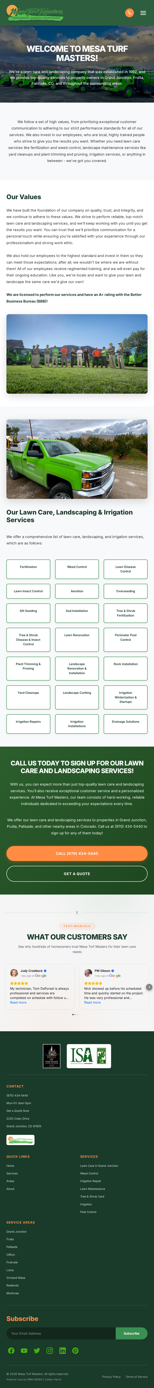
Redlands (12, 1285)
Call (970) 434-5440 (77, 853)
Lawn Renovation (76, 635)
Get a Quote (77, 874)
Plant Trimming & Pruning (28, 666)
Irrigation (86, 1204)
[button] (5, 987)
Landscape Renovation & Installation (77, 668)
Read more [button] (18, 1002)
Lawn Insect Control (28, 591)
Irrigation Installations (77, 724)
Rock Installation (126, 664)
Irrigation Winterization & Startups (126, 697)
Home (10, 1165)
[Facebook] (11, 1350)
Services (12, 1173)
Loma (10, 1270)
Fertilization (28, 567)
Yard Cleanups (28, 693)
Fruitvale (12, 1262)
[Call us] (129, 12)
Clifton (10, 1254)
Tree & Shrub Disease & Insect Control (28, 639)
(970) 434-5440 (17, 1095)
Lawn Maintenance (92, 1188)
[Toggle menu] (143, 12)
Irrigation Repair (90, 1181)
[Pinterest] (75, 1350)
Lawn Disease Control (126, 569)
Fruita (10, 1239)
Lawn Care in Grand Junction (99, 1165)
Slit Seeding (28, 611)
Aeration (77, 591)
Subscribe (132, 1333)
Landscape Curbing (77, 693)
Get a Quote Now (17, 1110)
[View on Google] (14, 973)
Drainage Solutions (125, 722)
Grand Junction (16, 1231)
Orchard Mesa (15, 1277)
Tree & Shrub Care (92, 1196)
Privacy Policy (111, 1376)
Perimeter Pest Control (126, 637)
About (10, 1188)
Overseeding (125, 591)
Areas (10, 1181)
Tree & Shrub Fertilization (125, 613)
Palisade (11, 1246)
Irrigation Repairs (28, 722)
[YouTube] (24, 1350)
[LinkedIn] (62, 1350)
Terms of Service (137, 1376)
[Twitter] (37, 1350)
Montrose (12, 1293)
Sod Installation (77, 611)
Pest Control (88, 1212)
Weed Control (77, 567)
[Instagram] (50, 1350)
